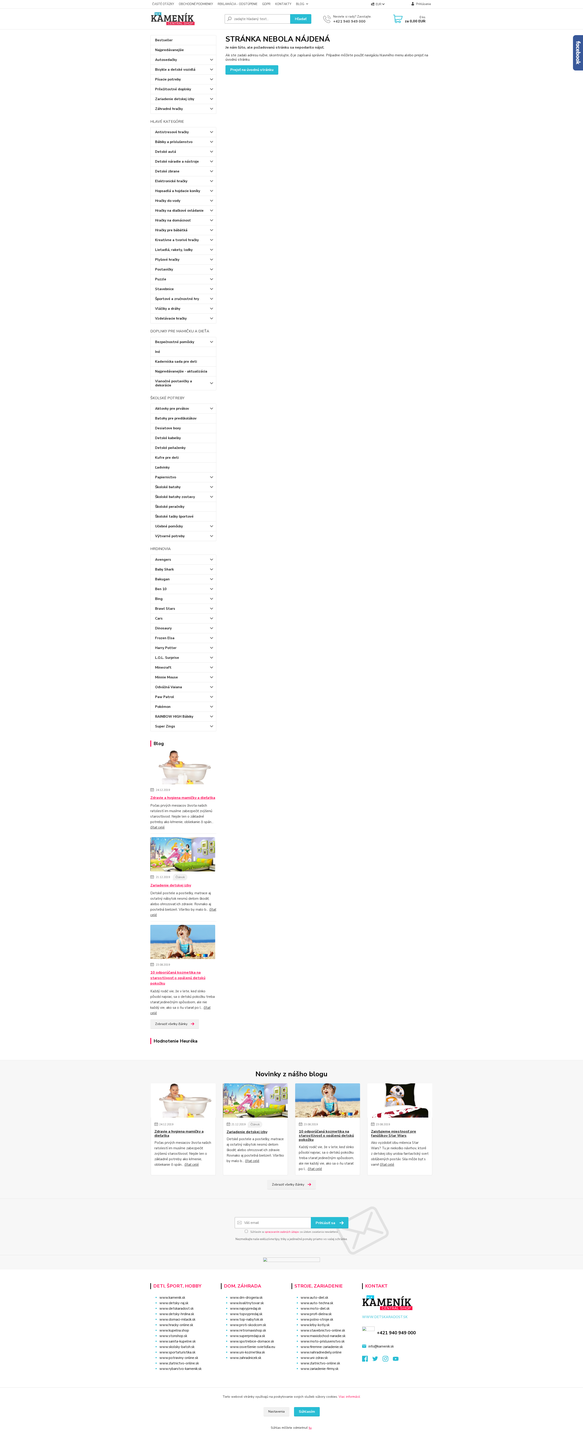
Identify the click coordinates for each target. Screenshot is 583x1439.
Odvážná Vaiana (168, 687)
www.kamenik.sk (172, 1297)
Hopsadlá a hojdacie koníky (177, 191)
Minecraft (163, 667)
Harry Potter (165, 648)
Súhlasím (307, 1411)
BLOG (300, 4)
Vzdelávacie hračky (171, 318)
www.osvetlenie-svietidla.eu (252, 1347)
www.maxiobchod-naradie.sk (323, 1336)
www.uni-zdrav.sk (314, 1358)
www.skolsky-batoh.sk (176, 1347)
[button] (253, 1367)
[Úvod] (185, 19)
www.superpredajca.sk (247, 1336)
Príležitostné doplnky (173, 89)
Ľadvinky (162, 467)
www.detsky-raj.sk (173, 1303)
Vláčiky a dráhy (167, 308)
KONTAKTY (283, 4)
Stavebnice (164, 289)
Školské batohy (168, 487)
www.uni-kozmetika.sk (247, 1352)
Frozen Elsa (164, 638)
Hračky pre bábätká (171, 230)
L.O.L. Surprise (167, 657)
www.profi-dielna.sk (316, 1314)
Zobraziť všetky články (171, 1024)
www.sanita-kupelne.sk (177, 1341)
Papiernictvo (165, 477)
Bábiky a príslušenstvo (173, 142)
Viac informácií (349, 1397)
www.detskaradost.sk (176, 1308)
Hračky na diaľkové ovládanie (179, 210)
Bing (159, 599)
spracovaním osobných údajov (282, 1232)
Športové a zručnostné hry (177, 299)
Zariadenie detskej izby (174, 99)
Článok (180, 877)
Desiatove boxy (168, 428)
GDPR (266, 4)
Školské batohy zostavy (175, 497)
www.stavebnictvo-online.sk (323, 1330)
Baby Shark (164, 569)
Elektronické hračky (171, 181)
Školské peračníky (169, 506)
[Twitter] (377, 1360)
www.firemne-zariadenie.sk (322, 1347)
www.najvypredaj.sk (245, 1308)
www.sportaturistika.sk (177, 1352)
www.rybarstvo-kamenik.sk (180, 1368)
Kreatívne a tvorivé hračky (177, 240)
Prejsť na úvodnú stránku (252, 69)
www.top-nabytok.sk (246, 1319)
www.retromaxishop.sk (248, 1330)
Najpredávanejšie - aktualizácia (181, 371)
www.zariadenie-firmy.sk (319, 1368)
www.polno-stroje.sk (317, 1319)
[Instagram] (388, 1360)
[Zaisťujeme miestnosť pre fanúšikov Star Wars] (399, 1100)
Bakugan (162, 579)
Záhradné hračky (169, 109)
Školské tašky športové (174, 516)
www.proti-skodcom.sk (248, 1325)
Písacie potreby (168, 79)
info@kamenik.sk (381, 1346)
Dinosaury (163, 628)
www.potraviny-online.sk (178, 1358)
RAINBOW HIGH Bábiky (174, 716)
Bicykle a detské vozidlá (175, 69)
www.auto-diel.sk (314, 1297)
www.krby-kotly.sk (315, 1325)
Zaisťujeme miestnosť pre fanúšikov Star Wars (393, 1133)
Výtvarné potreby (170, 536)
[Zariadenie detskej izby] (182, 855)
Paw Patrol (164, 697)
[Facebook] (367, 1360)
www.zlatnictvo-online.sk (179, 1363)
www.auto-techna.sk (317, 1303)
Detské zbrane (167, 171)
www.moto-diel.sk (315, 1308)
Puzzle (160, 279)
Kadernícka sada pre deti (176, 361)
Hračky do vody (167, 200)
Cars (159, 618)
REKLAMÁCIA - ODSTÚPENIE (237, 4)
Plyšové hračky (167, 259)
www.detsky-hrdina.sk (176, 1314)
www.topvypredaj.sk (246, 1314)
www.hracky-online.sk (176, 1325)
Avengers (163, 559)
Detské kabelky (168, 438)
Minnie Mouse (166, 677)
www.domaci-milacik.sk (177, 1319)
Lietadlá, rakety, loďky (174, 250)
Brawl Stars (165, 608)
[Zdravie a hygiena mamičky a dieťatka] (182, 767)
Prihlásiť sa (326, 1222)
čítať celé (157, 827)
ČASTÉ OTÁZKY (163, 4)
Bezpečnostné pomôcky (174, 342)
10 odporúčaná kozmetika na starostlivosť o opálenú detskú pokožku (177, 978)
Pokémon (163, 706)
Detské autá (165, 151)
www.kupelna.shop (174, 1330)
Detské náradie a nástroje (177, 161)
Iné (157, 351)
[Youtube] (398, 1360)
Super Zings (165, 726)
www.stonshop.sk (173, 1336)
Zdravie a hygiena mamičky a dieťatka (182, 797)
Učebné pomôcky (169, 526)
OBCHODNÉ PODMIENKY (196, 4)
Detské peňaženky (170, 448)
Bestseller (164, 40)
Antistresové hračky (172, 132)
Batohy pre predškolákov (176, 418)
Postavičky (164, 269)
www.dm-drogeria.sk (246, 1297)
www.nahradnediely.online (321, 1352)
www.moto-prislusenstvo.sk (323, 1341)
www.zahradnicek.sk (245, 1358)
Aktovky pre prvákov (172, 408)
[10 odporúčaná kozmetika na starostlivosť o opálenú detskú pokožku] (182, 942)
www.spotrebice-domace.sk (252, 1341)
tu (310, 1428)
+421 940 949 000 (349, 21)
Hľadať (301, 18)
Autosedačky (166, 59)
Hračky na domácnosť (173, 220)
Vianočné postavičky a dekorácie (173, 383)
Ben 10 (160, 589)
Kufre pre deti (167, 457)
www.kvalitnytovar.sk (247, 1303)
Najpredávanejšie (169, 50)
